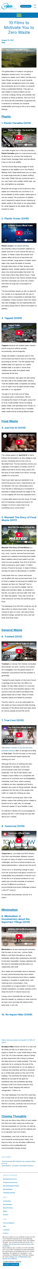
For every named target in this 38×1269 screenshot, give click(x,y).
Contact (5, 1233)
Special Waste (7, 1189)
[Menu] (19, 15)
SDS (4, 1226)
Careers (6, 1214)
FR (35, 8)
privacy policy (16, 1244)
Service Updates (8, 1223)
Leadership (7, 1201)
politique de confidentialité (18, 1257)
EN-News (8, 1157)
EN (35, 5)
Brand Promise (8, 1208)
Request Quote (25, 6)
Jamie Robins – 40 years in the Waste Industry (18, 1166)
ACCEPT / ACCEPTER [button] (11, 1264)
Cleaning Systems (9, 1192)
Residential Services (10, 1179)
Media (5, 1211)
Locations (6, 1230)
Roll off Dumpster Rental (11, 1186)
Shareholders (7, 1204)
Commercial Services (10, 1182)
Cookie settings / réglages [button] (12, 1261)
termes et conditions (10, 1259)
